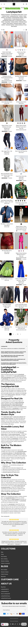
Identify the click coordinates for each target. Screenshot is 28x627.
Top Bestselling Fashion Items (17, 14)
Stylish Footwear (4, 574)
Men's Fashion (4, 569)
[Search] (4, 4)
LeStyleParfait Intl (5, 591)
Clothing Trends (5, 16)
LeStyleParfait (5, 378)
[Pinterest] (20, 624)
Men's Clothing (4, 558)
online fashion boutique (19, 375)
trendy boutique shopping (14, 434)
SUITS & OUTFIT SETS (15, 7)
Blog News (3, 576)
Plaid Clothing (10, 23)
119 (17, 334)
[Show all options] (26, 49)
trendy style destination (6, 377)
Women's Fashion (4, 571)
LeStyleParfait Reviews (6, 598)
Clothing (21, 16)
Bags (2, 552)
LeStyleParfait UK (5, 589)
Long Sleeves (8, 17)
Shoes (2, 554)
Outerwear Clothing (18, 23)
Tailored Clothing (14, 21)
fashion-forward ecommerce (7, 418)
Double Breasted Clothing (17, 17)
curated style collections (18, 416)
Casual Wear (7, 21)
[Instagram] (10, 624)
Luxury (25, 14)
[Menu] (1, 4)
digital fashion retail (7, 416)
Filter (3, 29)
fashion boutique (11, 394)
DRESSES (23, 7)
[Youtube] (13, 624)
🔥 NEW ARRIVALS (5, 7)
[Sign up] (25, 610)
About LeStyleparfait (5, 593)
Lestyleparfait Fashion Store (8, 20)
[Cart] (26, 4)
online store (17, 394)
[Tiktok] (15, 624)
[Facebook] (8, 624)
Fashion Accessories (5, 14)
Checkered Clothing (10, 24)
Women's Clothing (5, 561)
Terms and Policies (14, 621)
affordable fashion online (20, 452)
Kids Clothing (4, 556)
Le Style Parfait (18, 20)
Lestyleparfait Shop (14, 16)
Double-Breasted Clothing (17, 18)
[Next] (20, 334)
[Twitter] (17, 624)
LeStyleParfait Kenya (5, 595)
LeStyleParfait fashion (22, 451)
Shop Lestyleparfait (5, 516)
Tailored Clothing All (19, 24)
